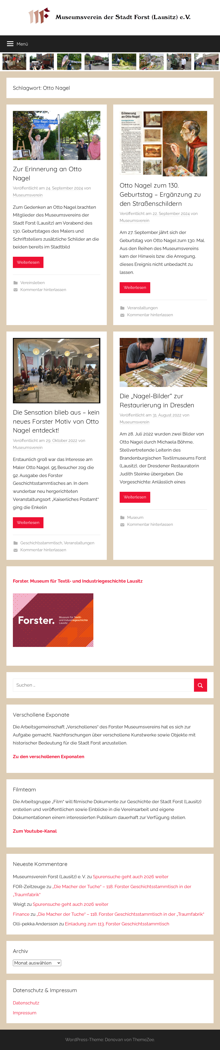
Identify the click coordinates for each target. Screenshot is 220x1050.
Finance (21, 914)
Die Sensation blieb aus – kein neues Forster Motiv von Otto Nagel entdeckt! (56, 421)
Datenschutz (26, 1003)
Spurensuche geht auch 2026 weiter (130, 876)
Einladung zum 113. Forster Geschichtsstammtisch (117, 923)
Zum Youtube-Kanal (35, 831)
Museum (135, 517)
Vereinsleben (32, 282)
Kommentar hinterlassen (43, 289)
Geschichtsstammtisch (41, 543)
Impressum (24, 1012)
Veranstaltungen (142, 308)
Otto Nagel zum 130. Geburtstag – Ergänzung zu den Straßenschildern (160, 194)
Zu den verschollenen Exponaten (48, 756)
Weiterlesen (28, 262)
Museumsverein (28, 195)
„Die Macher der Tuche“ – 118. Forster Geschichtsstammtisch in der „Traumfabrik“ (120, 914)
